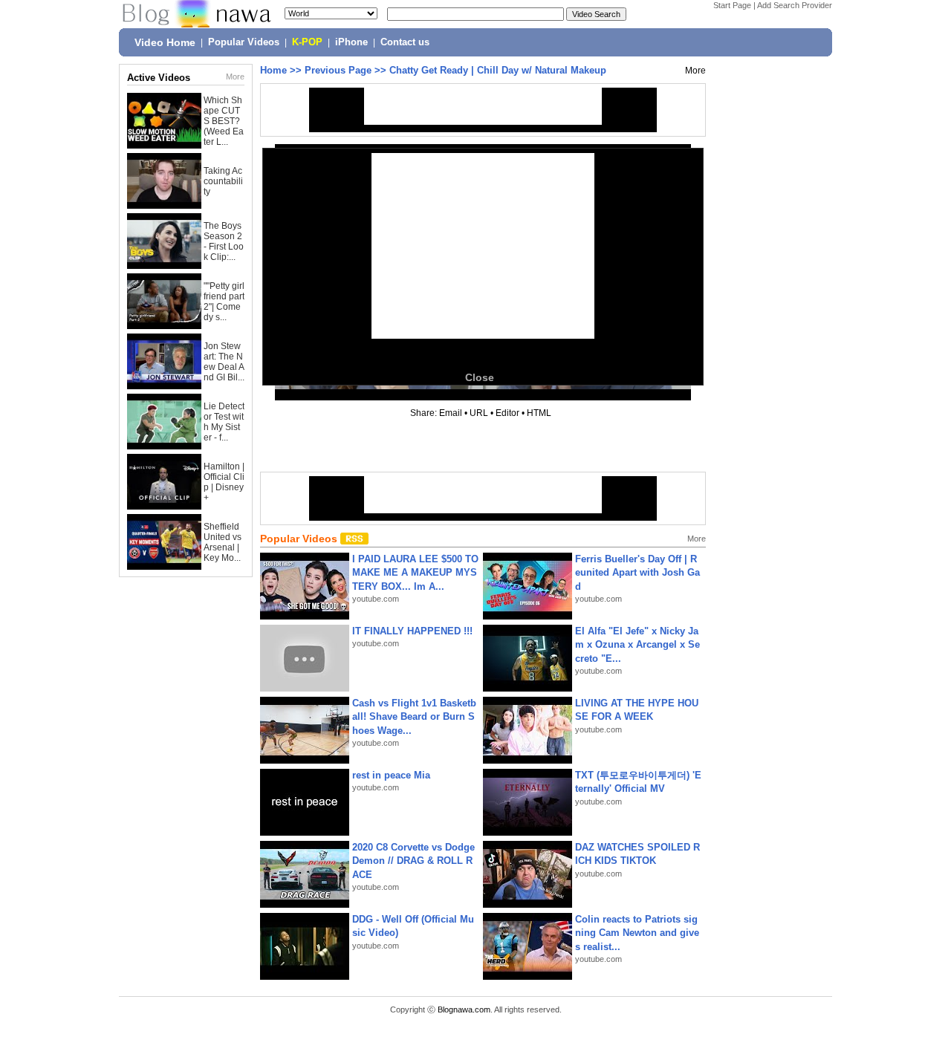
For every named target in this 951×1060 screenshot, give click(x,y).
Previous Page (338, 70)
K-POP (307, 42)
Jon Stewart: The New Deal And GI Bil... (224, 362)
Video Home (164, 42)
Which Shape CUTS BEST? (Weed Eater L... (224, 121)
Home (273, 70)
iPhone (351, 42)
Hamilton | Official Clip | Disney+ (224, 482)
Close (479, 377)
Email (450, 413)
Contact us (404, 42)
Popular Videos (243, 42)
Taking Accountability (223, 181)
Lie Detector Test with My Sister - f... (224, 422)
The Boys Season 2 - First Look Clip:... (224, 241)
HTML (539, 413)
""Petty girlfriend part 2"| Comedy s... (224, 301)
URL (479, 413)
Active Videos (158, 77)
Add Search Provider (794, 5)
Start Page (732, 5)
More (235, 76)
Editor (507, 413)
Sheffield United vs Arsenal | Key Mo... (222, 542)
